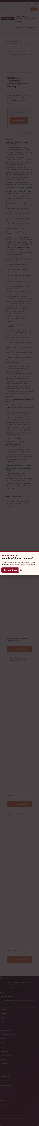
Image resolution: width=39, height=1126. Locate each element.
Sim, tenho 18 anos (10, 570)
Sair (21, 570)
